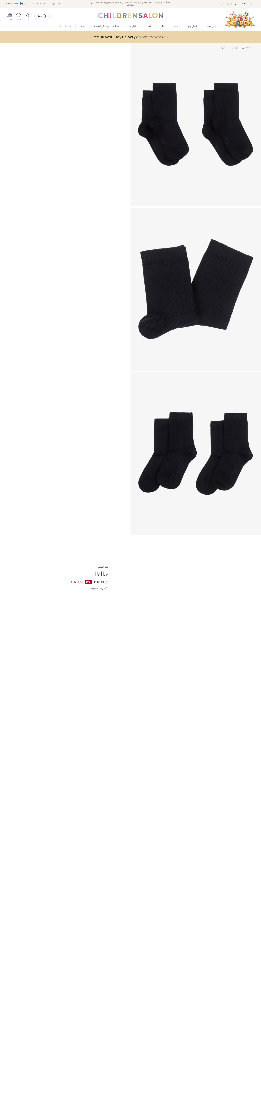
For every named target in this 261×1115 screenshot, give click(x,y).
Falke (101, 573)
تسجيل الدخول (226, 3)
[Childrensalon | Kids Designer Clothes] (240, 19)
